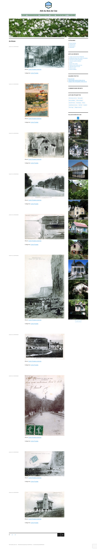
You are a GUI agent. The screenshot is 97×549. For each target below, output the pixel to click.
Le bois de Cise (72, 44)
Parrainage (78, 102)
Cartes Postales (34, 73)
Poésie (83, 102)
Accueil (24, 15)
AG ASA (70, 62)
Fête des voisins (72, 68)
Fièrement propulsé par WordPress (25, 544)
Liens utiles (72, 15)
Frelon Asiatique (79, 100)
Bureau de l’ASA (61, 15)
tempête (85, 105)
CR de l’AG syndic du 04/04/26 (75, 61)
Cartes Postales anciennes (34, 69)
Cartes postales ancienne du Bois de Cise (76, 80)
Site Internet (71, 47)
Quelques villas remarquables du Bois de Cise (77, 81)
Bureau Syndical (72, 43)
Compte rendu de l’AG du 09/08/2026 (76, 56)
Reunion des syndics (73, 63)
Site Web (80, 105)
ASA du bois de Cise (73, 98)
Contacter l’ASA (44, 15)
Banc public (80, 98)
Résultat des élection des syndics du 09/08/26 (78, 58)
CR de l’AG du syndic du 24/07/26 (75, 59)
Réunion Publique (72, 69)
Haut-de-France (72, 102)
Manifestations (72, 46)
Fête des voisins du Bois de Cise (75, 65)
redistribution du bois (73, 105)
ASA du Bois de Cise (48, 11)
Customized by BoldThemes (38, 544)
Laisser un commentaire (14, 46)
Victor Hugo (71, 107)
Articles (52, 15)
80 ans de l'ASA (71, 78)
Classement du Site (33, 15)
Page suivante (62, 536)
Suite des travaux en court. (74, 66)
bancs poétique (72, 100)
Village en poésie (78, 107)
